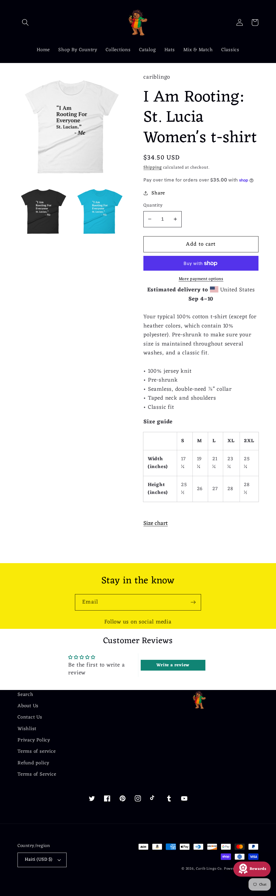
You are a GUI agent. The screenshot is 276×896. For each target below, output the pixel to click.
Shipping (152, 167)
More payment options (201, 279)
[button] (25, 22)
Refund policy (33, 763)
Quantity (153, 206)
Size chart (155, 523)
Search (25, 695)
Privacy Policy (34, 740)
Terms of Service (37, 774)
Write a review (172, 665)
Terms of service (37, 751)
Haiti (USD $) (39, 860)
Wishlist (27, 728)
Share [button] (158, 193)
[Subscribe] (193, 602)
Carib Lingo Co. (209, 869)
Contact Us (30, 717)
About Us (28, 706)
